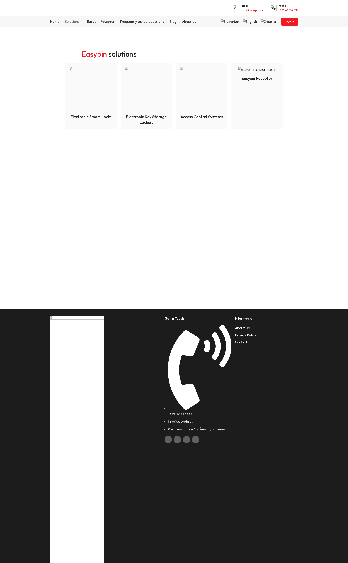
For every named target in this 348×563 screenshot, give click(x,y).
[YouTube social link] (186, 439)
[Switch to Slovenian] (230, 22)
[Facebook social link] (168, 439)
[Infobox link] (248, 8)
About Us (242, 328)
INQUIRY (290, 21)
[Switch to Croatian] (269, 22)
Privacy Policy (245, 335)
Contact (241, 342)
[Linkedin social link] (195, 439)
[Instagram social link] (177, 439)
